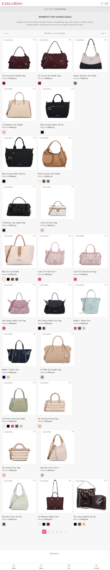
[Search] (101, 3)
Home (46, 9)
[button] (4, 83)
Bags (51, 9)
